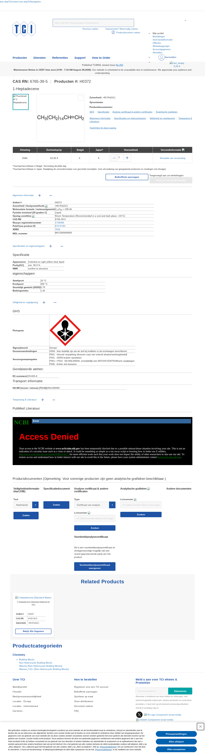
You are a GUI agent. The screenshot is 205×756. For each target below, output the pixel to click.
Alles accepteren (176, 749)
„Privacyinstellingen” (108, 747)
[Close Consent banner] (200, 726)
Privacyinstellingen (176, 734)
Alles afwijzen (176, 741)
